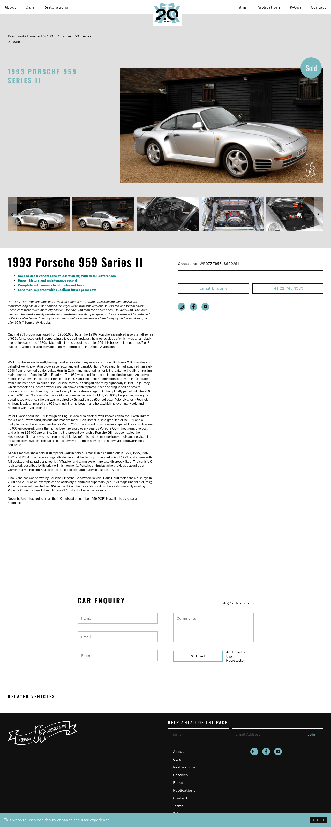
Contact (318, 7)
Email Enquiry (213, 288)
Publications (269, 7)
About (10, 7)
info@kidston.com (237, 603)
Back (15, 42)
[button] (12, 214)
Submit (198, 656)
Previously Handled (25, 36)
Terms (178, 806)
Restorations (55, 7)
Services (180, 775)
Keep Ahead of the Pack (198, 723)
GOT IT (319, 820)
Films (242, 7)
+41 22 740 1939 (288, 288)
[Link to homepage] (167, 13)
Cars (30, 7)
